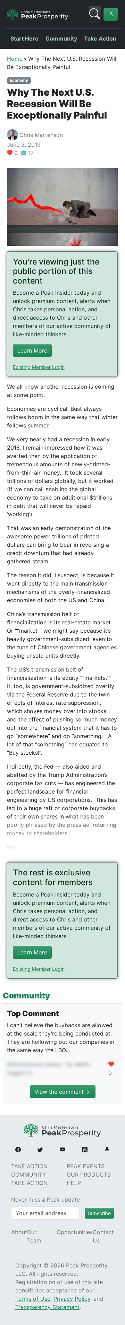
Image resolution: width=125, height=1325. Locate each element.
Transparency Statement (47, 1307)
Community (61, 38)
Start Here (24, 38)
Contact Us (103, 1236)
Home (15, 58)
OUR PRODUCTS (89, 1174)
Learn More (32, 350)
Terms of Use (32, 1298)
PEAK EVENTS (86, 1166)
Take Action (100, 38)
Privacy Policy (71, 1298)
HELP (74, 1182)
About (19, 1232)
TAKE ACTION (29, 1166)
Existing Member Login (39, 367)
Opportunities (75, 1232)
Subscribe (99, 1213)
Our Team (34, 1236)
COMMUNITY (28, 1174)
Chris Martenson (41, 134)
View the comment (59, 1091)
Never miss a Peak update (45, 1199)
